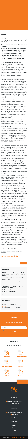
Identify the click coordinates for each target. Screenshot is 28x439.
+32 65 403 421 (15, 404)
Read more (23, 282)
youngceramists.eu (13, 437)
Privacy (14, 430)
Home (14, 425)
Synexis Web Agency (21, 437)
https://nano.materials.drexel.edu (9, 256)
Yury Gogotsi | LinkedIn (7, 259)
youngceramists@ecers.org (9, 306)
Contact (14, 428)
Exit (24, 263)
